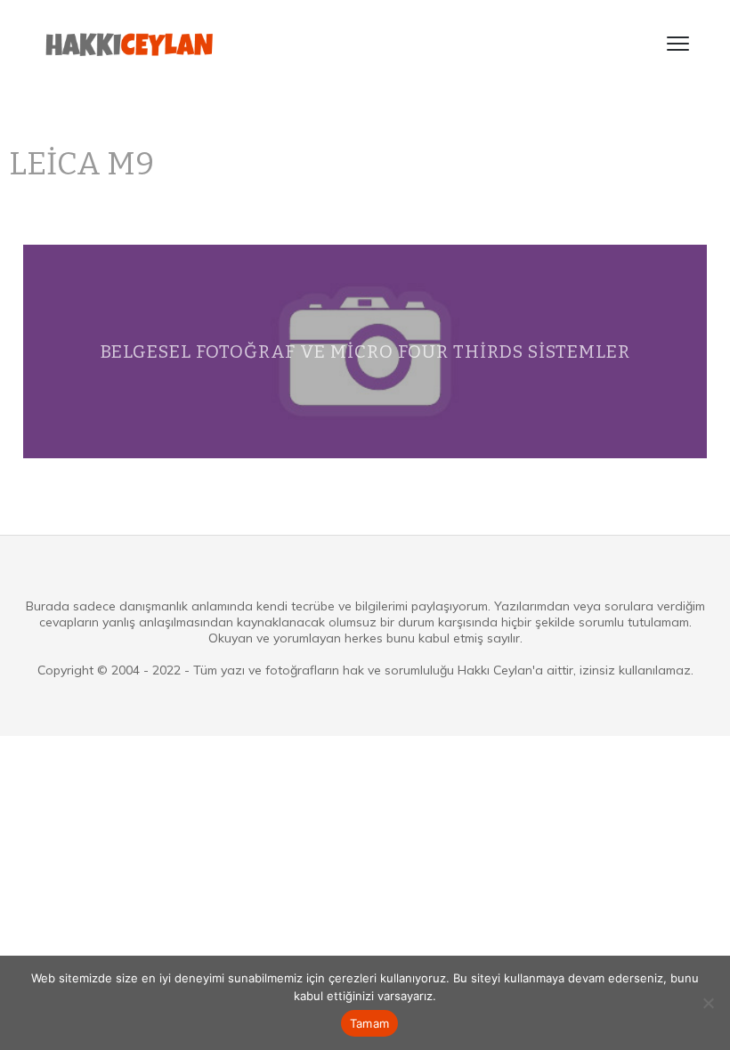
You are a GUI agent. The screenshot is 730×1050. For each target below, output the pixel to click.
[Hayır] (708, 1003)
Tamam (369, 1023)
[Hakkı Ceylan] (130, 44)
